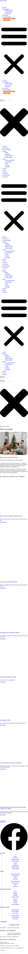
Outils (4, 159)
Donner (7, 20)
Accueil (4, 269)
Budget (6, 152)
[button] (14, 50)
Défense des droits (9, 155)
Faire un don (7, 13)
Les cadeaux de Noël (5, 720)
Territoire (15, 895)
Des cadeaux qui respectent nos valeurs (9, 632)
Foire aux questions (7, 16)
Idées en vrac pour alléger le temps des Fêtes (11, 516)
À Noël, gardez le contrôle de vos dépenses (10, 762)
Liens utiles (7, 166)
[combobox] (6, 101)
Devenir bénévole (9, 10)
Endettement (7, 154)
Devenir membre (8, 11)
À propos (4, 7)
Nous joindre (5, 15)
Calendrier (5, 171)
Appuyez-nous (6, 9)
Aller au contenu (3, 0)
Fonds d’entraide (8, 157)
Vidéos (6, 163)
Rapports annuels (15, 897)
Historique (15, 893)
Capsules (7, 165)
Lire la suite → (3, 522)
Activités (4, 168)
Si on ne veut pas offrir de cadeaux (8, 581)
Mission (15, 891)
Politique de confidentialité (5, 952)
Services (4, 151)
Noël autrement (8, 161)
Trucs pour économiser (10, 160)
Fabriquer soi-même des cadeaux (8, 676)
